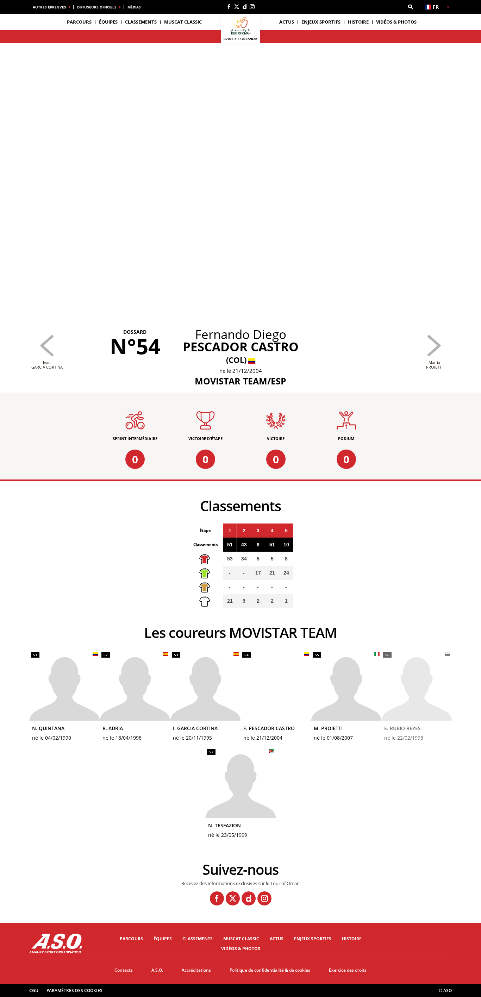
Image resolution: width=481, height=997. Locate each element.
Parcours (131, 939)
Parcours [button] (79, 22)
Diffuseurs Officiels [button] (97, 7)
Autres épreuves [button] (49, 7)
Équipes (163, 939)
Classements (141, 22)
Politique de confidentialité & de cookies (270, 970)
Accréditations (196, 970)
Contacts (123, 970)
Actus (286, 22)
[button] (411, 7)
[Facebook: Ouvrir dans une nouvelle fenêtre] (228, 6)
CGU (33, 990)
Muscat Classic (183, 22)
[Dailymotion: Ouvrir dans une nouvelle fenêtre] (244, 6)
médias (134, 7)
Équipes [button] (108, 22)
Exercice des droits (348, 970)
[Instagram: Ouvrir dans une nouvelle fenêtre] (252, 6)
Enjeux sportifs (321, 22)
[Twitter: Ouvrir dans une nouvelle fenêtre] (236, 6)
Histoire (358, 22)
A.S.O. (157, 970)
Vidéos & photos (396, 22)
